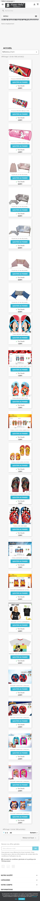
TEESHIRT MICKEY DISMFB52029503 (20, 654)
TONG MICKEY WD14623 (20, 334)
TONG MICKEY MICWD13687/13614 (20, 366)
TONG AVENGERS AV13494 (20, 558)
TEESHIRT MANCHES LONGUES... (20, 686)
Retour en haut (30, 838)
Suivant (34, 833)
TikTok (13, 866)
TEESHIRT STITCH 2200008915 (20, 622)
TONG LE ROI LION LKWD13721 (20, 430)
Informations (7, 890)
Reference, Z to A (20, 52)
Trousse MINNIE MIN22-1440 (20, 79)
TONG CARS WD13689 (20, 526)
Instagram (8, 866)
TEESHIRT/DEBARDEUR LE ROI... (20, 590)
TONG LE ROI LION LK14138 (20, 462)
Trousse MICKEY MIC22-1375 (20, 111)
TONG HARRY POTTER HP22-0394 (20, 494)
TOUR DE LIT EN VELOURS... (20, 175)
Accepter (21, 899)
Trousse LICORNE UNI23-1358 (20, 143)
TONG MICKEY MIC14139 (20, 398)
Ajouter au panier (20, 82)
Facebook (3, 866)
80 (11, 833)
